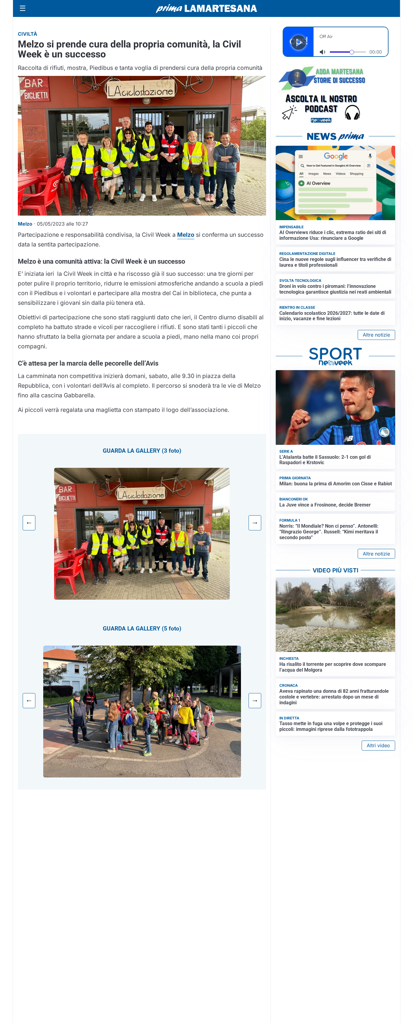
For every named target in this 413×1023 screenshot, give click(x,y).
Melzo (185, 234)
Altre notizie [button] (376, 335)
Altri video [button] (378, 745)
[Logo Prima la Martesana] (206, 8)
